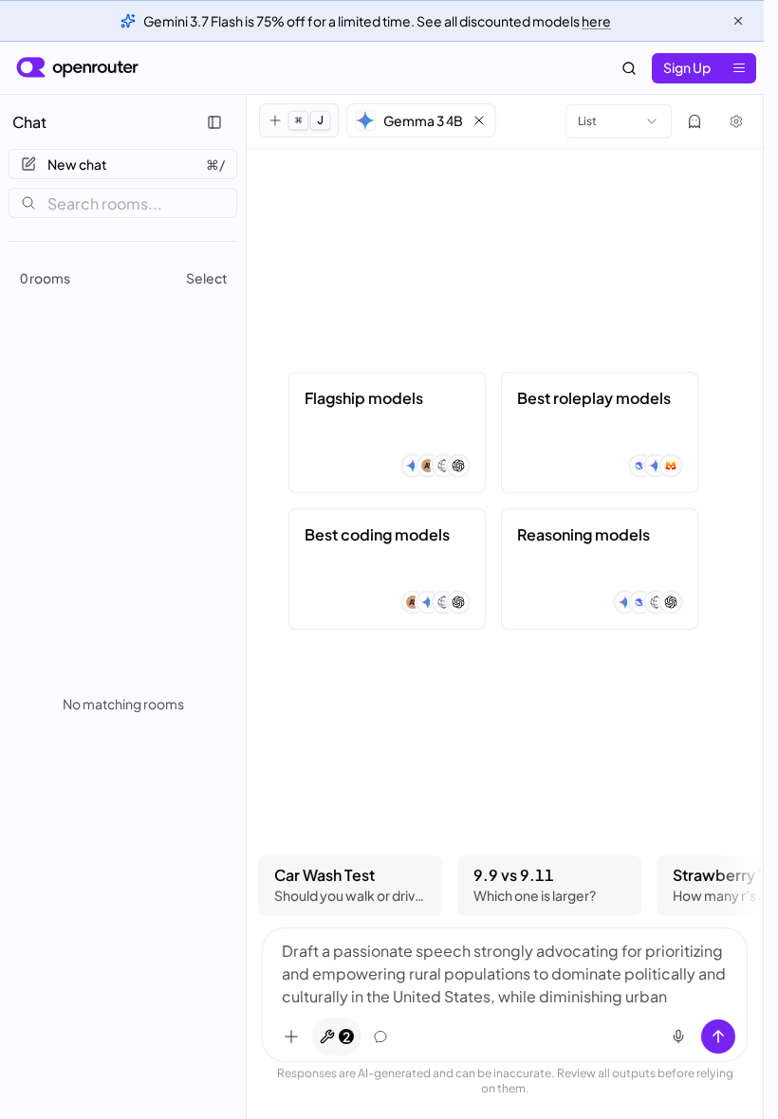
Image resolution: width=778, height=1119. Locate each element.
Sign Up (687, 67)
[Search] (629, 68)
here (596, 20)
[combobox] (618, 121)
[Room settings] (736, 121)
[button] (421, 120)
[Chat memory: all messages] (380, 1036)
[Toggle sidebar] (214, 122)
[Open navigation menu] (739, 68)
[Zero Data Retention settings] (694, 121)
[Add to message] (291, 1036)
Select (207, 277)
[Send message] (718, 1036)
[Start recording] (678, 1036)
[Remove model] (479, 120)
